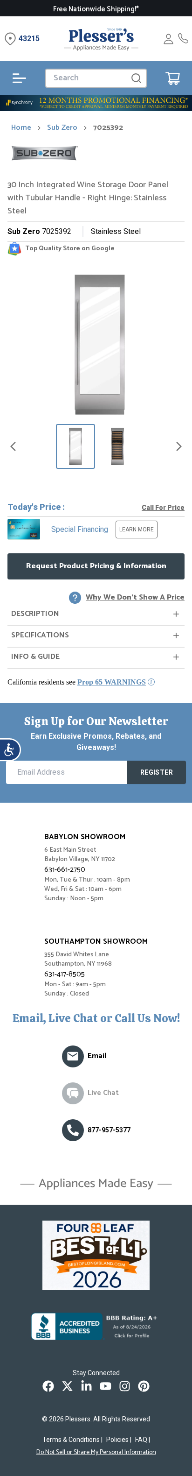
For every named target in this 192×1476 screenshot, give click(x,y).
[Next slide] (179, 446)
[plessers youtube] (105, 1386)
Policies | (118, 1439)
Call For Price (163, 507)
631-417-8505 (64, 974)
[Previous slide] (13, 446)
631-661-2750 (64, 869)
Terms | (72, 1439)
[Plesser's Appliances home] (101, 39)
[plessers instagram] (124, 1386)
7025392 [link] (108, 128)
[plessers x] (67, 1386)
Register (156, 772)
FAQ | (142, 1439)
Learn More (136, 529)
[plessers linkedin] (86, 1386)
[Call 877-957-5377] (183, 39)
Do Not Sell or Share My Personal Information (96, 1452)
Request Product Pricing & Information (96, 566)
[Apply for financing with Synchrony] (96, 103)
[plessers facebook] (48, 1386)
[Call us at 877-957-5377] (73, 1130)
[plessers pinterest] (144, 1386)
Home (21, 128)
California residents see (76, 682)
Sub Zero (62, 128)
